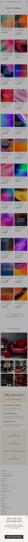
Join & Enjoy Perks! (14, 537)
